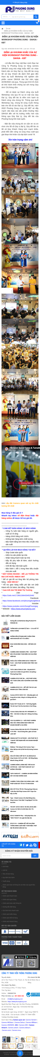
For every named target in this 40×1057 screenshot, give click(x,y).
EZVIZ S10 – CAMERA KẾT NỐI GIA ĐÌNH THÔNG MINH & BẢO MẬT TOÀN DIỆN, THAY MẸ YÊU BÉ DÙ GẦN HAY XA (23, 826)
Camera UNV (23, 1025)
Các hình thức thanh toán (11, 910)
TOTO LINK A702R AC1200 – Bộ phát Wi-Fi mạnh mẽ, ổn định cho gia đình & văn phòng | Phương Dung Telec (23, 672)
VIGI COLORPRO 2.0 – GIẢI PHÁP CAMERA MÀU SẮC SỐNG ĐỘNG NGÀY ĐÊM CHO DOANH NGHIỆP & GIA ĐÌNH (23, 723)
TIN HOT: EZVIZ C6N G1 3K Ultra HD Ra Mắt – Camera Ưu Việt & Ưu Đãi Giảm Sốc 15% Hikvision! (23, 809)
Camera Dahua (20, 1022)
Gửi (35, 856)
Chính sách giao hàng (9, 899)
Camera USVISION (8, 1025)
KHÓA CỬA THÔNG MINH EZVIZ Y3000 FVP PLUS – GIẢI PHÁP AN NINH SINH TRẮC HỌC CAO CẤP (23, 663)
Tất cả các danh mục (7, 16)
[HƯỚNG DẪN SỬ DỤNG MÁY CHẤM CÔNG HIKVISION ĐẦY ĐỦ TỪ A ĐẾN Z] (5, 638)
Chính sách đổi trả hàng (10, 918)
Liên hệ (5, 870)
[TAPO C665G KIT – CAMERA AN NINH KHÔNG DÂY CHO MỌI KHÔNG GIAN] (5, 775)
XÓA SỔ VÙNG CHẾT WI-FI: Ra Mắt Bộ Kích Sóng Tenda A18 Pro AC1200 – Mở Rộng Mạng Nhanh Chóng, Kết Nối (23, 758)
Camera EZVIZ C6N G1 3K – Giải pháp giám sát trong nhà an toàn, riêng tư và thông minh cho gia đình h (24, 697)
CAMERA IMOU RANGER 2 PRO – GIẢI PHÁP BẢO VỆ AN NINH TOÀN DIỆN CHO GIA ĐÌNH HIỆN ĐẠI (23, 654)
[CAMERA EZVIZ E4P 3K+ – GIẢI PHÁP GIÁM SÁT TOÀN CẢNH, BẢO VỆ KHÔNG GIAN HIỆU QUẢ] (5, 680)
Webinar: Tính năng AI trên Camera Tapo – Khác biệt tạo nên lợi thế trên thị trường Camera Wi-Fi (24, 749)
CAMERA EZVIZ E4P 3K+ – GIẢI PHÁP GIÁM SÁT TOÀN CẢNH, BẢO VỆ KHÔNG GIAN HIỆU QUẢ (23, 681)
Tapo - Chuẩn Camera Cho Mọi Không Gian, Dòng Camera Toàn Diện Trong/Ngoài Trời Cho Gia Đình (23, 800)
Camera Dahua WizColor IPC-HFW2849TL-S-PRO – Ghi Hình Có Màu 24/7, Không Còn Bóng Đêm (23, 714)
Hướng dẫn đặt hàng (9, 907)
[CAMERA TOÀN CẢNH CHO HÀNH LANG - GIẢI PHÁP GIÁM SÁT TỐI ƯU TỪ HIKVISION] (5, 783)
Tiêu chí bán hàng (8, 874)
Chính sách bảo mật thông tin (12, 903)
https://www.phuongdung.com (17, 1001)
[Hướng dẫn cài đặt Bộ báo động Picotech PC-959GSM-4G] (5, 622)
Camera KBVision (31, 1022)
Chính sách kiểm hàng (10, 914)
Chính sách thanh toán (10, 896)
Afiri (16, 1025)
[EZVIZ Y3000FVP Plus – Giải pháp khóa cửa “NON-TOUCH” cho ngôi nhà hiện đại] (5, 817)
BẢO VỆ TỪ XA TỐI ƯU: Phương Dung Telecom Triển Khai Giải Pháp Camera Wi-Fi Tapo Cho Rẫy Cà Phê (24, 791)
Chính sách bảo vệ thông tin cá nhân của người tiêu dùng (19, 886)
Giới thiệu (6, 866)
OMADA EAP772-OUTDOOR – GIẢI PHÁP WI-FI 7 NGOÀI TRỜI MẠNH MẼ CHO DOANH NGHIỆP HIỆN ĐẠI (24, 740)
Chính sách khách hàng (10, 921)
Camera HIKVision (7, 1022)
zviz (9, 1030)
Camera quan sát (19, 1020)
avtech (16, 1028)
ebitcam (27, 1028)
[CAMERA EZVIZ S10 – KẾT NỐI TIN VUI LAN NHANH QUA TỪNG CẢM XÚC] (5, 689)
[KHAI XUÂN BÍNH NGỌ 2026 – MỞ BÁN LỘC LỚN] (5, 645)
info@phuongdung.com (15, 999)
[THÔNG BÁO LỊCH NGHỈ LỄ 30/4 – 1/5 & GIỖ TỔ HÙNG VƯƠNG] (5, 630)
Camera (11, 1028)
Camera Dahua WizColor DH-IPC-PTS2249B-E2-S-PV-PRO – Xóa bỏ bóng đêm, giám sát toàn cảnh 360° (24, 732)
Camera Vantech (31, 1020)
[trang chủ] (2, 28)
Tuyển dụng (6, 881)
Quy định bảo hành (9, 877)
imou (19, 1030)
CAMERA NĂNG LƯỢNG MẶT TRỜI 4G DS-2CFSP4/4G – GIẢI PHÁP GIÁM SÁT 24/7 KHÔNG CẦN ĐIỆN (22, 767)
